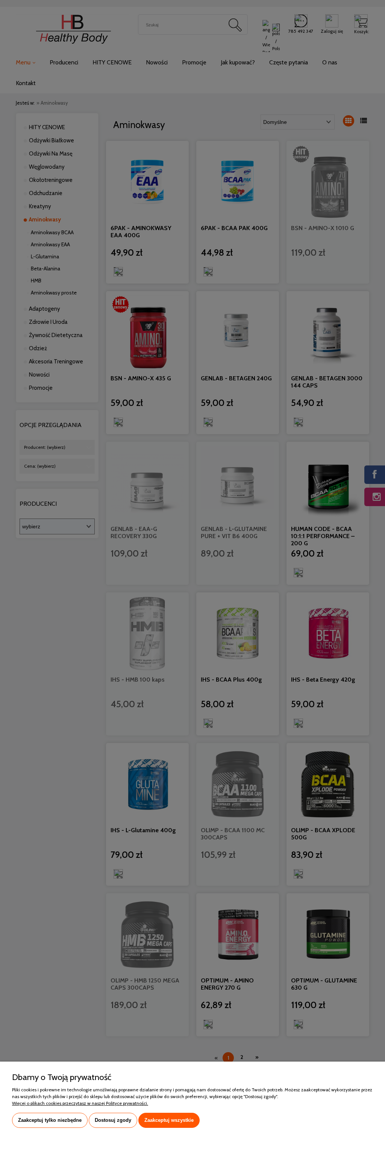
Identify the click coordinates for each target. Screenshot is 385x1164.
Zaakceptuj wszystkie (169, 1120)
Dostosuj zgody (113, 1120)
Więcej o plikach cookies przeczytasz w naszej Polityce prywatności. (80, 1103)
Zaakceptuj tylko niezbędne (50, 1120)
